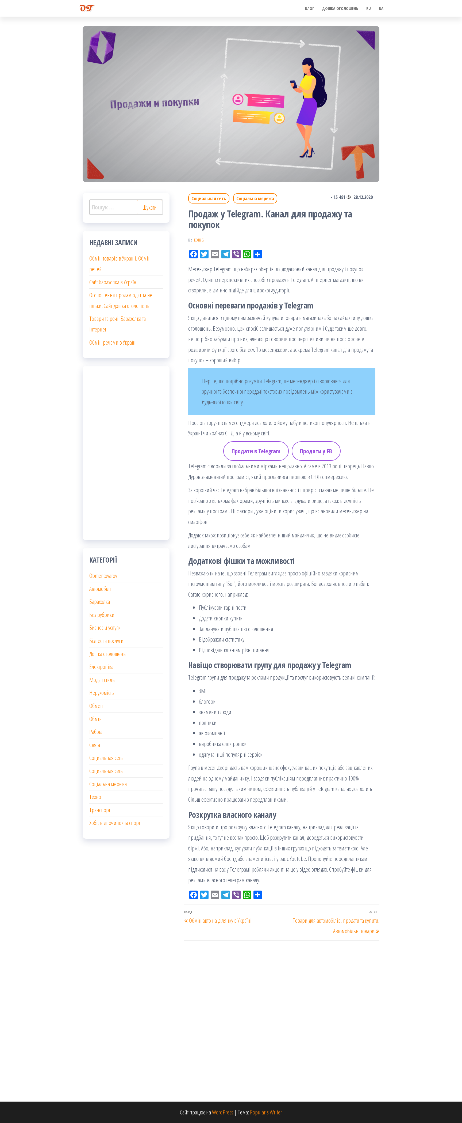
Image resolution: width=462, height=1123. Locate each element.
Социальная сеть (208, 198)
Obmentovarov (103, 575)
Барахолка (99, 601)
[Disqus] (281, 1012)
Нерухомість (101, 692)
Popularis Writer (266, 1112)
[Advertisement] (126, 453)
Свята (94, 745)
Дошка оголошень (340, 8)
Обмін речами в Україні (113, 342)
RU (368, 8)
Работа (95, 732)
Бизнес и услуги (105, 627)
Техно (95, 797)
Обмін (95, 719)
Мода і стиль (102, 680)
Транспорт (99, 810)
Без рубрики (101, 615)
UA (381, 8)
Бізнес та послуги (106, 640)
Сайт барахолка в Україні (113, 282)
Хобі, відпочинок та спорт (114, 823)
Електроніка (101, 666)
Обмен (96, 706)
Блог (309, 8)
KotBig (199, 240)
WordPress (222, 1112)
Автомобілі (100, 589)
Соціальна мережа (255, 198)
